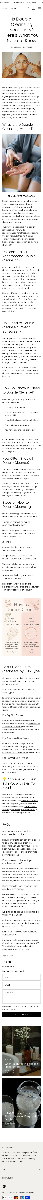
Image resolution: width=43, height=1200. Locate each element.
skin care (10, 956)
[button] (27, 8)
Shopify (31, 1193)
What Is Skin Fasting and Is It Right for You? (21, 1065)
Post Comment (21, 1015)
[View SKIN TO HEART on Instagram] (4, 1186)
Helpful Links (7, 1177)
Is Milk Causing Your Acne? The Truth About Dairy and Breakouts (20, 1116)
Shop (4, 1169)
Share (8, 962)
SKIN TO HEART (9, 8)
